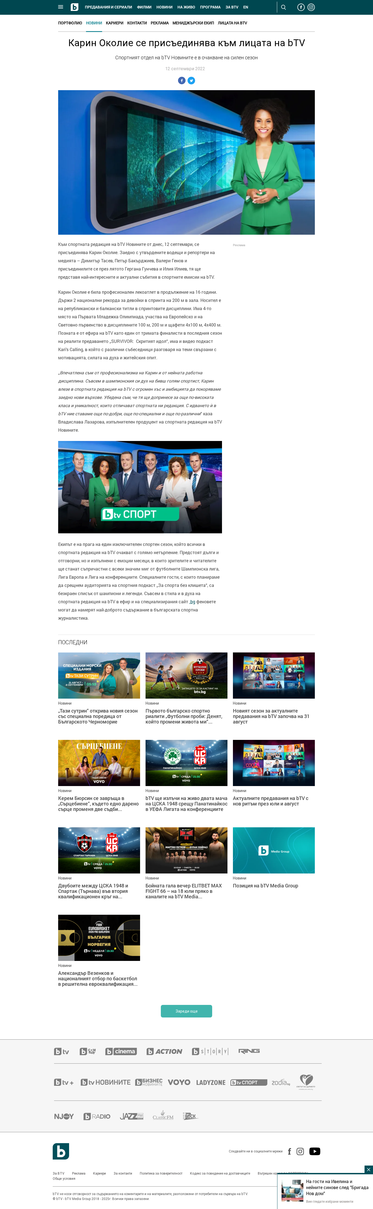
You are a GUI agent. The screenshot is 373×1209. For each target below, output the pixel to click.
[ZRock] (196, 1116)
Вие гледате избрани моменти (329, 1201)
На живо (186, 7)
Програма (210, 7)
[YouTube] (312, 1151)
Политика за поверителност (161, 1173)
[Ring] (254, 1051)
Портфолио (70, 22)
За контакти (123, 1173)
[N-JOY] (69, 1116)
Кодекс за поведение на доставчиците (220, 1173)
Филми (144, 7)
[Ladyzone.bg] (214, 1082)
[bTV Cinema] (126, 1051)
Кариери (114, 22)
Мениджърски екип (193, 22)
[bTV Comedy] (92, 1051)
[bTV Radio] (102, 1116)
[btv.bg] (67, 1051)
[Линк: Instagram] (297, 1151)
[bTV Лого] (61, 1151)
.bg (192, 602)
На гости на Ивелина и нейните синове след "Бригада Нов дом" (337, 1187)
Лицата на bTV (232, 22)
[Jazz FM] (136, 1116)
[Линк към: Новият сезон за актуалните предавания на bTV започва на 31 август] (274, 693)
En (245, 7)
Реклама (160, 22)
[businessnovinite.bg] (151, 1082)
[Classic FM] (168, 1116)
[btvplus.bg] (67, 1082)
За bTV (232, 7)
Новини (164, 7)
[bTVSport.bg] (251, 1082)
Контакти (137, 22)
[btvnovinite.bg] (107, 1082)
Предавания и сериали (108, 7)
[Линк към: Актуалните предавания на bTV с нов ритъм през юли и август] (274, 781)
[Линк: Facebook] (287, 1151)
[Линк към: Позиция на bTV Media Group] (274, 868)
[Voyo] (182, 1082)
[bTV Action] (169, 1051)
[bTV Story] (215, 1051)
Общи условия (64, 1179)
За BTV (58, 1173)
